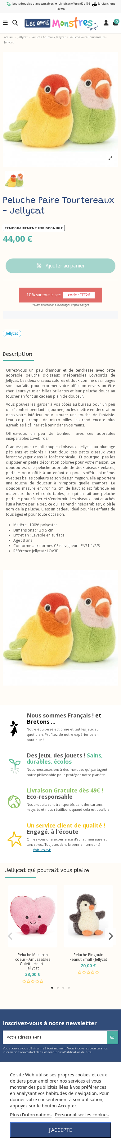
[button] (52, 988)
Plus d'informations (31, 1114)
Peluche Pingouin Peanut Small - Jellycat (88, 957)
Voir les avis (42, 849)
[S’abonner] (112, 1037)
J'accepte (60, 1130)
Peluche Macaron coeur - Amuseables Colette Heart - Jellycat (32, 961)
